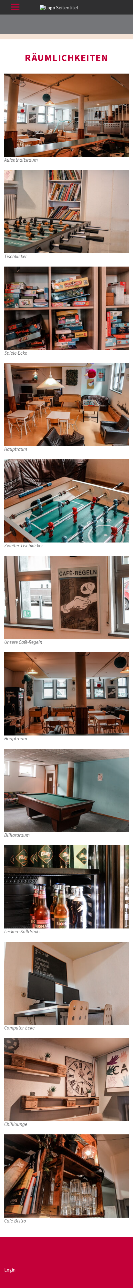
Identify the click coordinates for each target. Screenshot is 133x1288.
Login (9, 1270)
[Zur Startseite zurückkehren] (59, 8)
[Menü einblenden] (15, 8)
